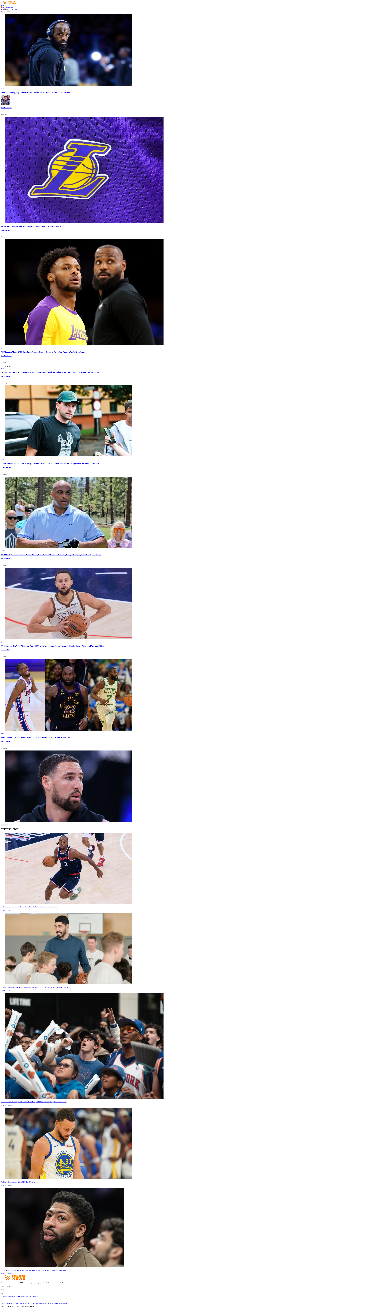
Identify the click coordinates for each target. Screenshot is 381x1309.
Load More (5, 825)
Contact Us (18, 1296)
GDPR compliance (41, 1303)
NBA (2, 5)
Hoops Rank (5, 1296)
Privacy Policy (26, 1296)
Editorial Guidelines (62, 1303)
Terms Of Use (51, 1303)
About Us (12, 1296)
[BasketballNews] (8, 3)
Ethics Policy (35, 1296)
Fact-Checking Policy (7, 1303)
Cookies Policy (31, 1303)
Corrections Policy (20, 1303)
